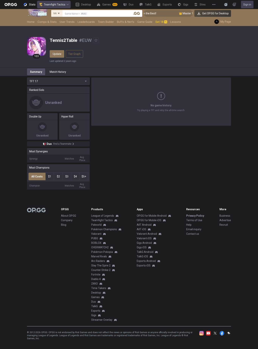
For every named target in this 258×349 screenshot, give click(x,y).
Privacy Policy (195, 215)
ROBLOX (96, 242)
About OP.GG (68, 215)
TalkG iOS (142, 256)
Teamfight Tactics (54, 4)
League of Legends (102, 215)
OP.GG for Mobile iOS (149, 220)
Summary (36, 71)
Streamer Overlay (101, 319)
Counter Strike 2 (100, 270)
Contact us (192, 233)
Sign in (247, 4)
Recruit (223, 224)
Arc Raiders (98, 260)
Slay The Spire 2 (100, 265)
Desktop (96, 292)
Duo (93, 301)
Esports (95, 310)
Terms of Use (194, 220)
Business (224, 215)
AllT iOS (141, 229)
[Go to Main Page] (11, 4)
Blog (63, 224)
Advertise (225, 220)
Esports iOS (144, 265)
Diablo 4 (96, 279)
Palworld (96, 224)
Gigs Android (144, 242)
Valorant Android (147, 233)
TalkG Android (145, 251)
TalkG (94, 306)
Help (189, 224)
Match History (58, 71)
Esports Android (146, 260)
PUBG (94, 238)
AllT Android (144, 224)
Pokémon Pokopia (102, 251)
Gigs (93, 315)
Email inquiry (193, 229)
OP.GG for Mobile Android (152, 215)
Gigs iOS (142, 247)
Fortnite (95, 274)
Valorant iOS (144, 238)
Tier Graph (74, 53)
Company (67, 220)
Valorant (96, 233)
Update (57, 53)
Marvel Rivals (99, 256)
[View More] (214, 4)
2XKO (94, 283)
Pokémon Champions (104, 229)
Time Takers (98, 288)
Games (95, 297)
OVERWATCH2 (100, 247)
